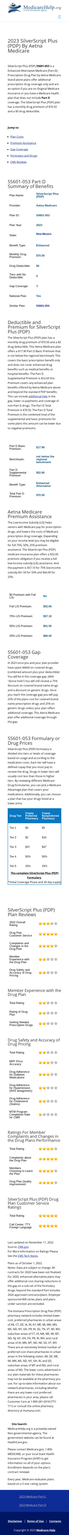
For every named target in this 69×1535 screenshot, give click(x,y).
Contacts (55, 1521)
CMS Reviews (18, 162)
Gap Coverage (19, 149)
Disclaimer (15, 1521)
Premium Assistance (23, 143)
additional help (38, 396)
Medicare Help (45, 1530)
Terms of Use (35, 1521)
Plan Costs (17, 137)
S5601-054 (42, 305)
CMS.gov (23, 1247)
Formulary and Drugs (23, 156)
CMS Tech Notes (28, 1256)
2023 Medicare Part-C (32, 1496)
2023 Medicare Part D (32, 1505)
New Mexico (43, 234)
